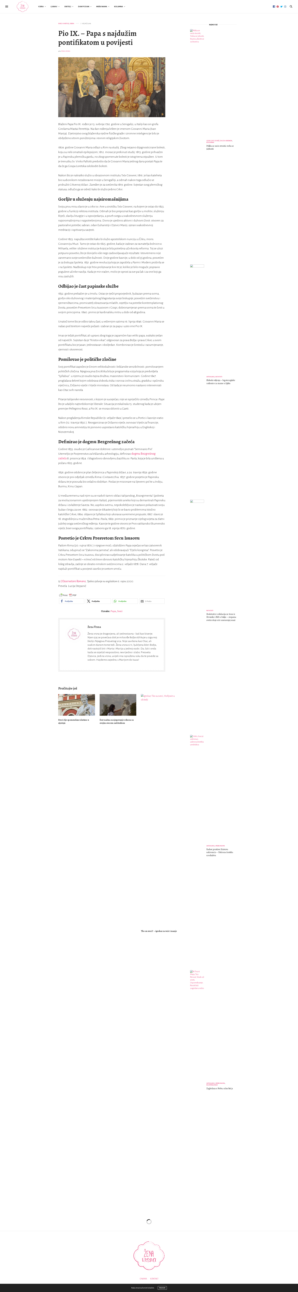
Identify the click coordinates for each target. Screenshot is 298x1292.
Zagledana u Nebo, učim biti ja (219, 1088)
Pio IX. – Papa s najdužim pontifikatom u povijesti (97, 37)
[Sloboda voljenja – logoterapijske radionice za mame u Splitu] (198, 380)
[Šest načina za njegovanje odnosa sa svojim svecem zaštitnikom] (118, 705)
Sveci (119, 611)
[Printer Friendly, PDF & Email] (67, 595)
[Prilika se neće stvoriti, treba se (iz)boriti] (198, 145)
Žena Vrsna (65, 51)
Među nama (101, 7)
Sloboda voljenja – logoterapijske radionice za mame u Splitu (220, 382)
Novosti (218, 377)
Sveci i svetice (63, 23)
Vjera (41, 7)
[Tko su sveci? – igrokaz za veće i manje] (159, 810)
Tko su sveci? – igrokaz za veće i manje (159, 931)
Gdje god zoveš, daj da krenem (219, 141)
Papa (113, 611)
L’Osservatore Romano (73, 581)
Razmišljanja (212, 1085)
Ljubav (54, 7)
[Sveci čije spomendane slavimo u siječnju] (76, 705)
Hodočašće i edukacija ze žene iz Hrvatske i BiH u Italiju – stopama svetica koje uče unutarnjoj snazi (221, 617)
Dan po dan (83, 7)
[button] (71, 601)
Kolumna (118, 7)
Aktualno (210, 377)
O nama (143, 1279)
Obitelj (67, 7)
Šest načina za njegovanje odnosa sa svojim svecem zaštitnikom (117, 721)
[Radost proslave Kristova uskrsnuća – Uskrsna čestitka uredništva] (198, 851)
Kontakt (154, 1279)
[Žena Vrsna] (22, 6)
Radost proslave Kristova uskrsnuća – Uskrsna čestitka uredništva (219, 852)
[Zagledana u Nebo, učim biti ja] (198, 1086)
